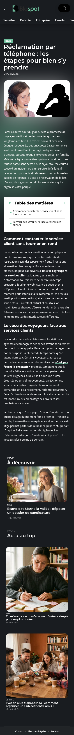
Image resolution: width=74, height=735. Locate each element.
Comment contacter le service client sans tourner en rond (37, 212)
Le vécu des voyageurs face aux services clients (37, 223)
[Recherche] (64, 8)
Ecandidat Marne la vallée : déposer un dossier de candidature (36, 511)
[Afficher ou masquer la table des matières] (59, 203)
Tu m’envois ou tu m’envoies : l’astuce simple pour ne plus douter (37, 618)
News (8, 41)
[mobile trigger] (7, 8)
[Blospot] (26, 8)
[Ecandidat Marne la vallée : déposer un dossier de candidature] (37, 484)
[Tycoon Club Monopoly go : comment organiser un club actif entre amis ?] (37, 665)
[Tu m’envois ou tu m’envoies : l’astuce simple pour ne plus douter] (37, 579)
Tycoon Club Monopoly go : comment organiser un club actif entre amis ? (32, 704)
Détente (10, 700)
